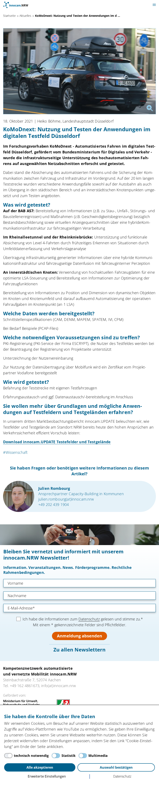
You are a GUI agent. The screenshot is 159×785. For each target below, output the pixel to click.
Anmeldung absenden (79, 636)
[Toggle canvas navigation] (154, 5)
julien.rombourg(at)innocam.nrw (66, 499)
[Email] (79, 608)
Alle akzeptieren (39, 767)
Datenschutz (89, 618)
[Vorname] (79, 583)
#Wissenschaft (15, 452)
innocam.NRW (15, 5)
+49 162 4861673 (24, 685)
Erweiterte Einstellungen (47, 776)
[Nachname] (79, 595)
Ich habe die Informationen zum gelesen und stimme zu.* (83, 618)
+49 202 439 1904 (53, 504)
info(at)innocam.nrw (58, 685)
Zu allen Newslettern (79, 649)
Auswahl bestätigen (116, 767)
